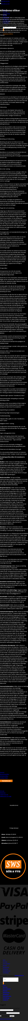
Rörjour (5, 965)
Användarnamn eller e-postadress (10, 1008)
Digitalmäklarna (19, 975)
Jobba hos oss (4, 794)
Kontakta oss (6, 971)
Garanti (2, 772)
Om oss (2, 791)
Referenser (6, 967)
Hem (4, 960)
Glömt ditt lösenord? (6, 1019)
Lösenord (3, 1013)
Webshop (2, 793)
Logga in (12, 1016)
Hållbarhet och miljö (5, 796)
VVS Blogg (6, 973)
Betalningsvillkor (4, 774)
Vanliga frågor (4, 778)
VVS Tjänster (6, 14)
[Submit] (3, 983)
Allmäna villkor (4, 776)
